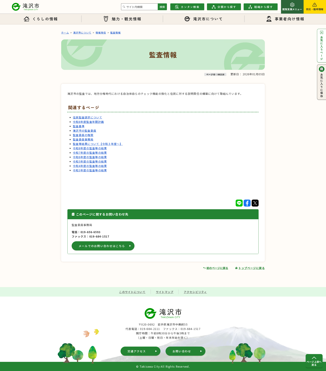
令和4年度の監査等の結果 (90, 166)
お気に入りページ (322, 48)
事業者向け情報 (290, 18)
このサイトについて (132, 292)
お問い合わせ (182, 351)
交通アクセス (137, 351)
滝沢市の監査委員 (84, 131)
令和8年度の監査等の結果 (90, 148)
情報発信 (101, 32)
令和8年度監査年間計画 (88, 122)
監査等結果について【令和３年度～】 (98, 144)
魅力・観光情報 (127, 18)
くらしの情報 (45, 18)
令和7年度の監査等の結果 (90, 153)
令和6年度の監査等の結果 (90, 157)
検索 (162, 7)
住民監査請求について (87, 117)
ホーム (65, 32)
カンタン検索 (190, 7)
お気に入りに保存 (322, 85)
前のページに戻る (217, 268)
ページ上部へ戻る (314, 363)
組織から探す (263, 7)
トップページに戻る (251, 268)
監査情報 (115, 32)
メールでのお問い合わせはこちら (102, 246)
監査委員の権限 (83, 135)
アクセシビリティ (195, 292)
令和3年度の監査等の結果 (90, 170)
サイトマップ (165, 292)
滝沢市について (208, 18)
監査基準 (79, 126)
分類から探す (227, 7)
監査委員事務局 (83, 139)
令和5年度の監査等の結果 (90, 161)
